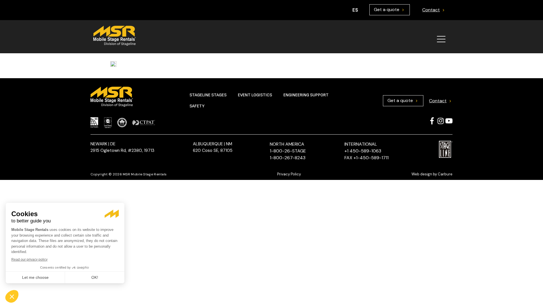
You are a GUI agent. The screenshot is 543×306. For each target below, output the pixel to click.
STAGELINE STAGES (208, 95)
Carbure (445, 174)
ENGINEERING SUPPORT (306, 95)
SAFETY (196, 106)
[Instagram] (440, 120)
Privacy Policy (289, 174)
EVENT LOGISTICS (255, 95)
